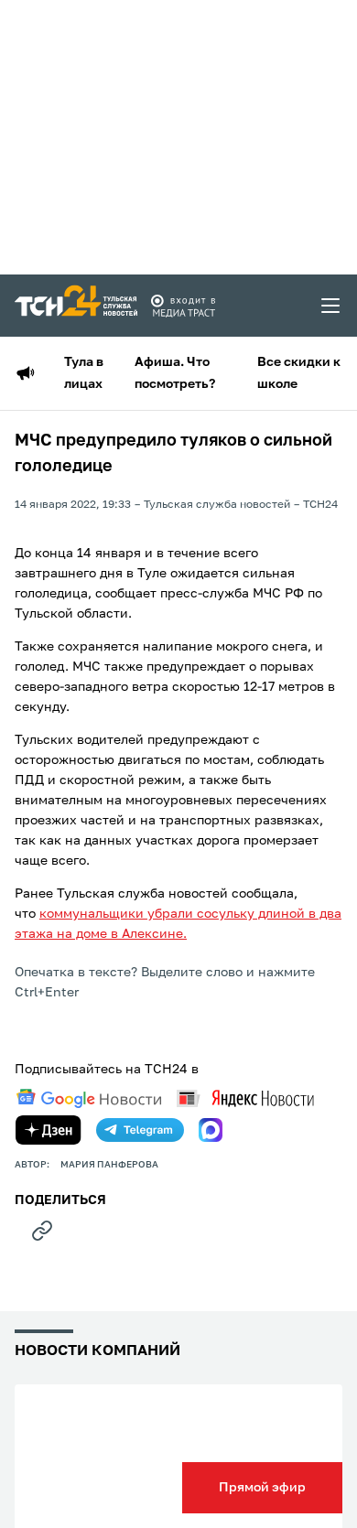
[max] (210, 1130)
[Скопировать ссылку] (42, 1230)
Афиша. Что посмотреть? (175, 373)
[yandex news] (245, 1098)
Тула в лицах (83, 373)
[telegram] (140, 1130)
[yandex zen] (48, 1130)
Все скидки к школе (299, 373)
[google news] (89, 1099)
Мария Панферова (109, 1164)
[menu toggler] (331, 306)
